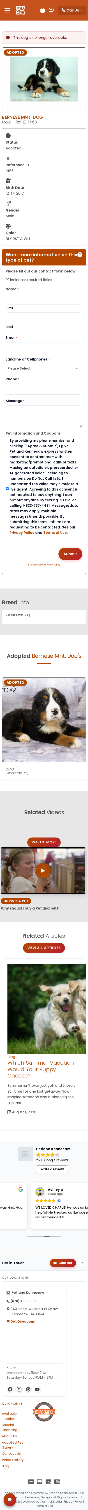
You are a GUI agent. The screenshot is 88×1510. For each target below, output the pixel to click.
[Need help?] (10, 1499)
